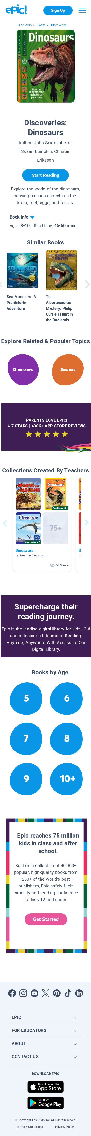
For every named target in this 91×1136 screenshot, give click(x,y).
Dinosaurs (25, 25)
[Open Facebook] (12, 993)
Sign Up (58, 10)
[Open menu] (82, 10)
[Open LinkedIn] (79, 993)
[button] (42, 523)
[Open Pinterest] (57, 993)
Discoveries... (60, 25)
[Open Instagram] (23, 993)
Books (41, 25)
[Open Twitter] (46, 993)
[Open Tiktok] (68, 993)
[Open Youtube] (34, 993)
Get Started (46, 919)
